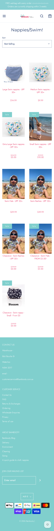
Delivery (5, 442)
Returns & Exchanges (11, 403)
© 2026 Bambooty (26, 521)
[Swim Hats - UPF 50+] (13, 184)
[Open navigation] (4, 16)
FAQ (4, 399)
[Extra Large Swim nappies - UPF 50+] (13, 127)
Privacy (5, 417)
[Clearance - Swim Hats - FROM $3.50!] (40, 239)
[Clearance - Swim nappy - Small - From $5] (13, 295)
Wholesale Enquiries (11, 412)
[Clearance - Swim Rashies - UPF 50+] (13, 239)
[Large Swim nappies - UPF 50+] (13, 72)
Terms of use (7, 421)
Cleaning (6, 451)
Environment (7, 446)
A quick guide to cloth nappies (15, 460)
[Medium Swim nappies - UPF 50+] (40, 72)
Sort (3, 37)
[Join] (40, 480)
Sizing (4, 455)
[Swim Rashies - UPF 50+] (40, 184)
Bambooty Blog (8, 438)
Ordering (6, 408)
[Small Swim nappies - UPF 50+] (40, 127)
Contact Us (7, 394)
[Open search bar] (42, 16)
